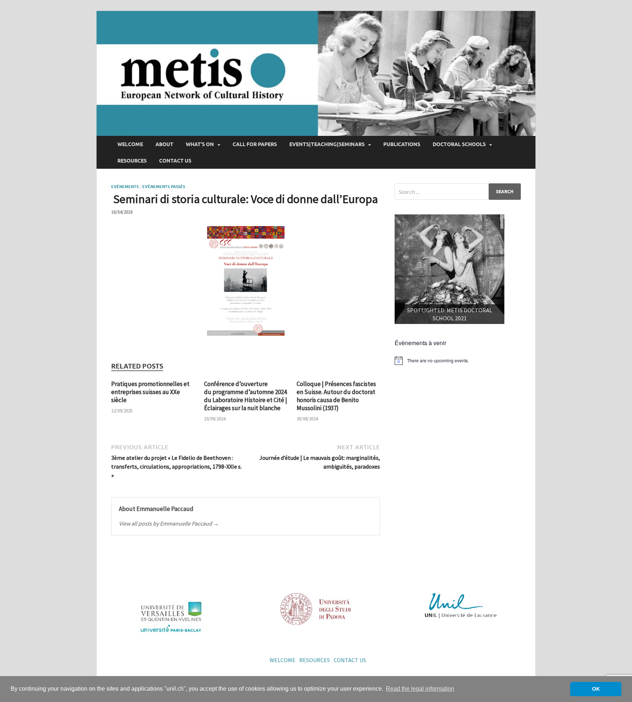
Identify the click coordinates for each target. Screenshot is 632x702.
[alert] (458, 360)
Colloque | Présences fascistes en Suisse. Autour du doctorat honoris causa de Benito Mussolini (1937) (336, 396)
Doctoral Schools (459, 144)
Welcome (130, 144)
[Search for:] (458, 191)
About (164, 144)
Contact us (175, 161)
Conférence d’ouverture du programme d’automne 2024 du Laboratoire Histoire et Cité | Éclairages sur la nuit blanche (245, 396)
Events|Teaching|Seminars (327, 144)
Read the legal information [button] (420, 689)
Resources (132, 161)
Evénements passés (163, 186)
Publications (401, 144)
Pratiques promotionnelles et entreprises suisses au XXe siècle (150, 392)
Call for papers (255, 144)
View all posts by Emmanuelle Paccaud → (169, 523)
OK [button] (596, 689)
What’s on (200, 144)
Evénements (125, 186)
